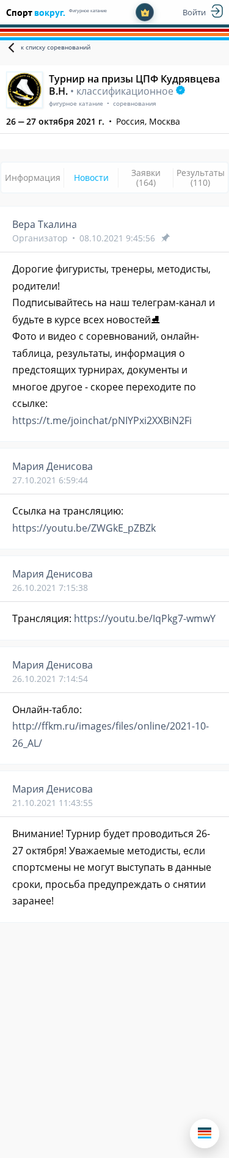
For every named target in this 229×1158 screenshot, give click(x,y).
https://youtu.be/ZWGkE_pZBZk (84, 528)
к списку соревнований (55, 47)
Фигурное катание (88, 10)
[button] (204, 1133)
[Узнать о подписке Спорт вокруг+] (145, 12)
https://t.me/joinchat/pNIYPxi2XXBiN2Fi (102, 420)
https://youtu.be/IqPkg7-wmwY (145, 618)
